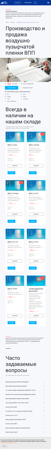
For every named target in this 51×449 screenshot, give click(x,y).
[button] (11, 88)
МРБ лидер (5, 2)
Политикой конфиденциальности (8, 442)
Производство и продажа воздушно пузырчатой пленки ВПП (28, 22)
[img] (48, 2)
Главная (7, 22)
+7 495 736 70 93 (27, 2)
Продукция (13, 22)
